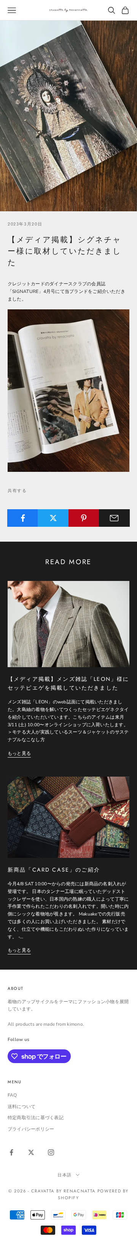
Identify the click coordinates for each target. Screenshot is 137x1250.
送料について (21, 1107)
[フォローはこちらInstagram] (51, 1152)
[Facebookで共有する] (23, 518)
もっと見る (19, 753)
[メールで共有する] (114, 518)
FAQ (12, 1095)
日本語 (64, 1175)
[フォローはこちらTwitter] (31, 1152)
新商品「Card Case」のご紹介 (54, 870)
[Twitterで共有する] (53, 518)
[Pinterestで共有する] (84, 518)
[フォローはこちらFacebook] (11, 1152)
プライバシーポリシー (31, 1129)
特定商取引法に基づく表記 (36, 1118)
